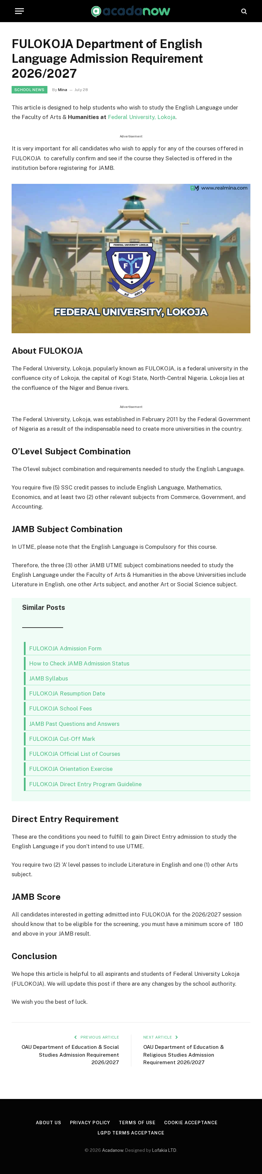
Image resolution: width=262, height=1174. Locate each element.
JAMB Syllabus (48, 678)
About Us (48, 1122)
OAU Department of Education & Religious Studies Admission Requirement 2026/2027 (183, 1054)
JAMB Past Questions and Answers (74, 723)
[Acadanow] (131, 11)
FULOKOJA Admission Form (65, 648)
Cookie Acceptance (190, 1122)
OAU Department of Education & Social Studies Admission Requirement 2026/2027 (70, 1054)
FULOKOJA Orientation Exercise (71, 768)
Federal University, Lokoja (141, 117)
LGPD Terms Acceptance (131, 1132)
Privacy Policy (90, 1122)
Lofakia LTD (164, 1150)
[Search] (243, 11)
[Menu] (19, 11)
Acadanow (112, 1150)
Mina (62, 89)
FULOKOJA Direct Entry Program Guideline (85, 784)
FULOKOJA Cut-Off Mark (62, 738)
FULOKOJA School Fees (60, 708)
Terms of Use (137, 1122)
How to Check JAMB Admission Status (79, 663)
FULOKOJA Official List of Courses (74, 753)
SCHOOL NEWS (29, 90)
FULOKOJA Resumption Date (67, 693)
